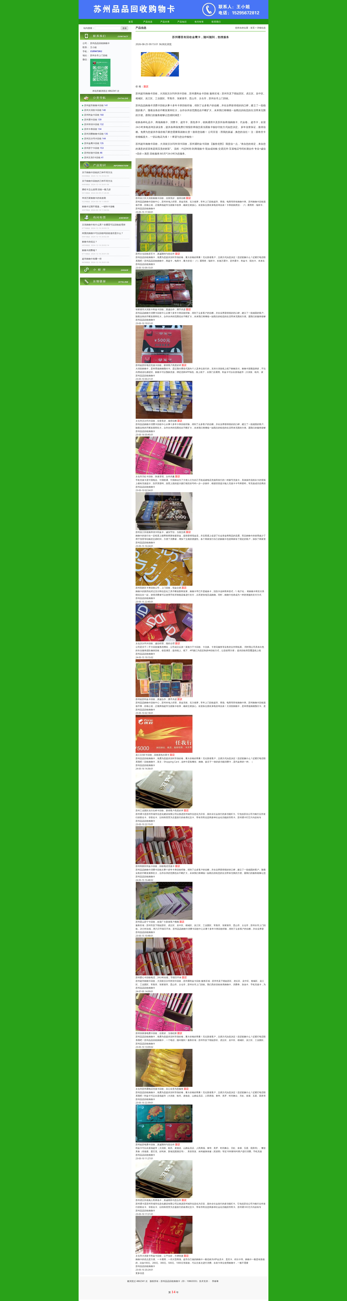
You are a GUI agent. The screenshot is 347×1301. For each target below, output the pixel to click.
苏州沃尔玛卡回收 (93, 138)
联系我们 (216, 21)
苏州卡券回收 (90, 129)
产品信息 (147, 21)
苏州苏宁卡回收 (91, 147)
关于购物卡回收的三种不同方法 (97, 172)
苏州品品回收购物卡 (145, 208)
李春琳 (215, 1281)
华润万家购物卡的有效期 (94, 197)
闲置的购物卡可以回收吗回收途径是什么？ (102, 233)
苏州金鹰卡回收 (91, 143)
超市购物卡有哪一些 (92, 258)
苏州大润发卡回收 (93, 110)
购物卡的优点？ (89, 241)
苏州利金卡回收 (91, 114)
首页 (130, 21)
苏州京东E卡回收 (92, 157)
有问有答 (199, 21)
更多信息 (140, 1273)
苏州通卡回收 (90, 119)
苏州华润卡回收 (91, 124)
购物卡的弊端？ (89, 250)
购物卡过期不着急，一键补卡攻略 (98, 206)
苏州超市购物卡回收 (94, 105)
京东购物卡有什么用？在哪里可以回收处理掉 (103, 224)
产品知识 (182, 21)
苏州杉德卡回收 (91, 152)
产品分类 (165, 21)
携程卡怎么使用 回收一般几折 (96, 189)
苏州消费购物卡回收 (94, 133)
